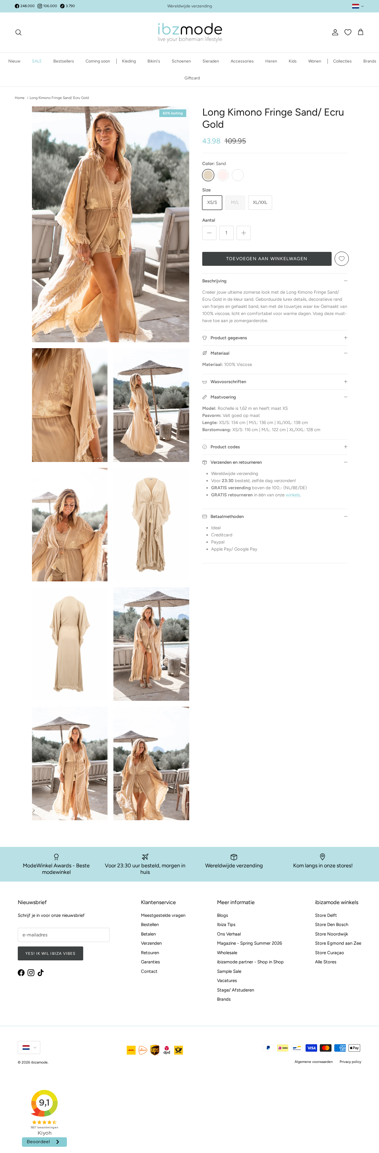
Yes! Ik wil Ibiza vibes (50, 953)
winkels (293, 495)
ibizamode (39, 1062)
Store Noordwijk (331, 934)
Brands (369, 61)
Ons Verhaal (229, 934)
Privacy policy (350, 1062)
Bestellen (150, 924)
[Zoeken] (18, 32)
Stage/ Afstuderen (235, 990)
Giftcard (192, 78)
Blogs (222, 915)
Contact (149, 971)
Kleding (129, 61)
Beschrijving (214, 281)
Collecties (342, 61)
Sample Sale (229, 971)
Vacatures (227, 980)
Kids (293, 61)
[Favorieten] (348, 32)
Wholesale (227, 952)
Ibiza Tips (226, 924)
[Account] (334, 32)
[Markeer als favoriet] (342, 259)
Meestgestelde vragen (163, 915)
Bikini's (153, 61)
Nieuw (14, 61)
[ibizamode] (189, 32)
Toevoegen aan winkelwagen (266, 258)
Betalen (148, 934)
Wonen (314, 61)
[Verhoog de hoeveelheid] (244, 233)
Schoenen (181, 61)
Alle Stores (325, 962)
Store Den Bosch (331, 924)
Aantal (208, 220)
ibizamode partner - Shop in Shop (250, 962)
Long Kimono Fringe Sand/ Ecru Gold (59, 98)
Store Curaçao (329, 952)
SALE (37, 61)
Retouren (150, 952)
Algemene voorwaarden (314, 1062)
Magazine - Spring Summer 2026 (249, 943)
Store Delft (326, 915)
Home (20, 98)
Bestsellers (63, 61)
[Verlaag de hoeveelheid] (209, 233)
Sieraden (211, 61)
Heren (271, 61)
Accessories (242, 61)
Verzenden (151, 943)
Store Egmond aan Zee (338, 943)
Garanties (150, 962)
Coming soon (98, 61)
